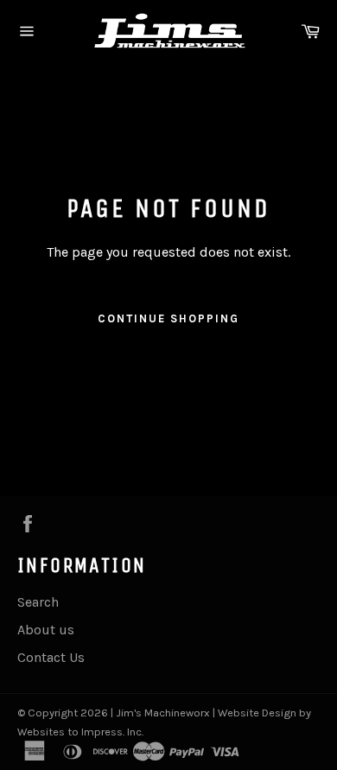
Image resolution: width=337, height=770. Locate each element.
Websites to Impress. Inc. (80, 731)
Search (38, 602)
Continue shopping (168, 318)
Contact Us (51, 657)
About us (45, 629)
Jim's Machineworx (163, 712)
